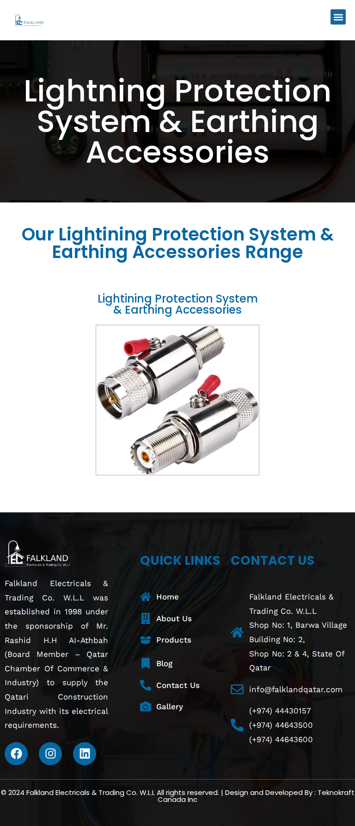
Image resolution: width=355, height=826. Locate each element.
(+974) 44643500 (281, 725)
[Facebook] (16, 753)
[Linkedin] (84, 753)
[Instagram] (50, 753)
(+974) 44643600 (281, 739)
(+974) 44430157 (280, 710)
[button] (338, 17)
